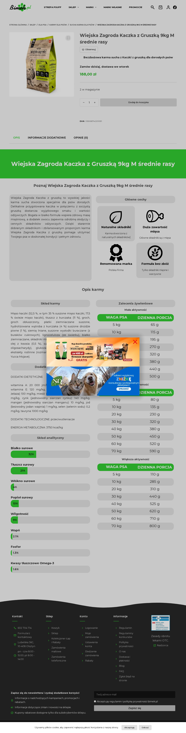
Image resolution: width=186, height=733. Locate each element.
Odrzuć (145, 727)
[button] (135, 342)
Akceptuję (129, 727)
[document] (93, 366)
